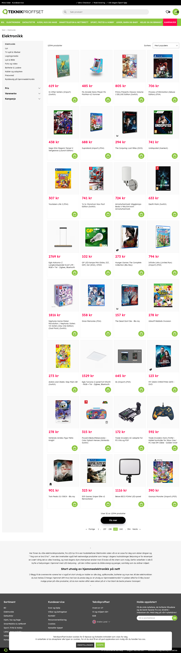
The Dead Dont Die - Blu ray (127, 321)
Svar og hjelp (54, 608)
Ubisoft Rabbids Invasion (160, 321)
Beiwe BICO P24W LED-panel (128, 496)
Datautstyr (8, 616)
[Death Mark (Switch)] (163, 178)
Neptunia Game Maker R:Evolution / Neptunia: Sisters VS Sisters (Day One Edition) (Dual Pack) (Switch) (62, 324)
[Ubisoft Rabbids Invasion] (163, 295)
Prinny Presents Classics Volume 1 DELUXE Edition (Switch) (129, 93)
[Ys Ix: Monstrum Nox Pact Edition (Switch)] (96, 178)
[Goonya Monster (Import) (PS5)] (163, 471)
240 (121, 529)
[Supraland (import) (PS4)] (96, 122)
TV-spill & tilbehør (12, 52)
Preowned (9, 75)
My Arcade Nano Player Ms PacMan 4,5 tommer (94, 93)
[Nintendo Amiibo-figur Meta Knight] (63, 412)
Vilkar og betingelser (57, 612)
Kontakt (51, 616)
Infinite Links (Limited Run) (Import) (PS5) (160, 263)
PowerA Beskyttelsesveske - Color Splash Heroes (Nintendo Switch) (95, 440)
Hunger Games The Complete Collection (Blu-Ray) (128, 263)
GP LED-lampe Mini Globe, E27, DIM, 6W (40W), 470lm (95, 263)
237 (104, 529)
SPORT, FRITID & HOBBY (13, 628)
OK (174, 618)
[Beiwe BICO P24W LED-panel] (130, 471)
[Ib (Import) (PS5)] (130, 356)
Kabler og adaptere (13, 71)
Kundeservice (18, 3)
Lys (6, 48)
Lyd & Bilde (10, 60)
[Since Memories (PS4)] (96, 295)
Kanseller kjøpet (55, 628)
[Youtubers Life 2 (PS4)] (63, 178)
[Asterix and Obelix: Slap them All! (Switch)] (63, 356)
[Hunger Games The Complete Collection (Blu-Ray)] (130, 237)
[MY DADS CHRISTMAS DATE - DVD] (163, 356)
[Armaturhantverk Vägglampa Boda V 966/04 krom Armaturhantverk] (130, 178)
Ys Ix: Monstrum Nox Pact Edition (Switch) (93, 205)
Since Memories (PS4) (91, 321)
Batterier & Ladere (13, 68)
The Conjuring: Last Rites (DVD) (129, 148)
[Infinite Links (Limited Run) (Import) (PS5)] (163, 237)
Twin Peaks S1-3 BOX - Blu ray (62, 496)
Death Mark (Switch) (157, 204)
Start (3, 30)
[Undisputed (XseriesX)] (163, 122)
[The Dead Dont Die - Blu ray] (130, 295)
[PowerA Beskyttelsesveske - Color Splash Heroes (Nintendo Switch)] (96, 412)
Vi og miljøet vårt (100, 612)
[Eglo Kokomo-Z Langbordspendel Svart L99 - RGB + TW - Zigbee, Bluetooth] (63, 237)
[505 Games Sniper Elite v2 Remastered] (96, 471)
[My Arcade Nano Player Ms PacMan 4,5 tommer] (96, 66)
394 (129, 529)
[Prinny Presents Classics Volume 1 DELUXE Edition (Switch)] (130, 66)
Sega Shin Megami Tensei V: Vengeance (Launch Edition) (61, 149)
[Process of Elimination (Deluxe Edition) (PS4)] (163, 66)
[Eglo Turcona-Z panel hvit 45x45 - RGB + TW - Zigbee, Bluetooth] (96, 356)
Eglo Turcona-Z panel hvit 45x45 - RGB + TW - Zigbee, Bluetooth (96, 383)
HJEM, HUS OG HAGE (12, 620)
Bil (5, 608)
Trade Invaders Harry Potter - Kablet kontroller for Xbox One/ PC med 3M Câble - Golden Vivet (163, 440)
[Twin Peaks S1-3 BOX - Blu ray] (63, 471)
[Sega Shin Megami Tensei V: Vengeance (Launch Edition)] (63, 122)
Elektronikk (12, 30)
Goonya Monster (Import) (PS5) (163, 496)
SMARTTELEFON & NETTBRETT (15, 624)
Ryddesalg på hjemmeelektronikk (20, 79)
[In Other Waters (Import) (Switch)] (63, 66)
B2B (94, 616)
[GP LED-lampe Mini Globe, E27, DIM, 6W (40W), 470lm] (96, 237)
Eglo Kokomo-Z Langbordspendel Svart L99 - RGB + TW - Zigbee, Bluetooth (62, 265)
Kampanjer (9, 640)
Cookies (51, 624)
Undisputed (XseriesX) (158, 148)
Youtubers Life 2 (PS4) (58, 204)
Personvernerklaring (57, 620)
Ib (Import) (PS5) (123, 382)
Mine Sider (6, 3)
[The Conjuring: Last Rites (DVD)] (130, 122)
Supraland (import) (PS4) (93, 148)
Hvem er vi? (97, 608)
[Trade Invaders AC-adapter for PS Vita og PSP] (130, 412)
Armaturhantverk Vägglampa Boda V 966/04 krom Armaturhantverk (128, 206)
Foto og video (11, 64)
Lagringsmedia (11, 56)
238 (110, 529)
